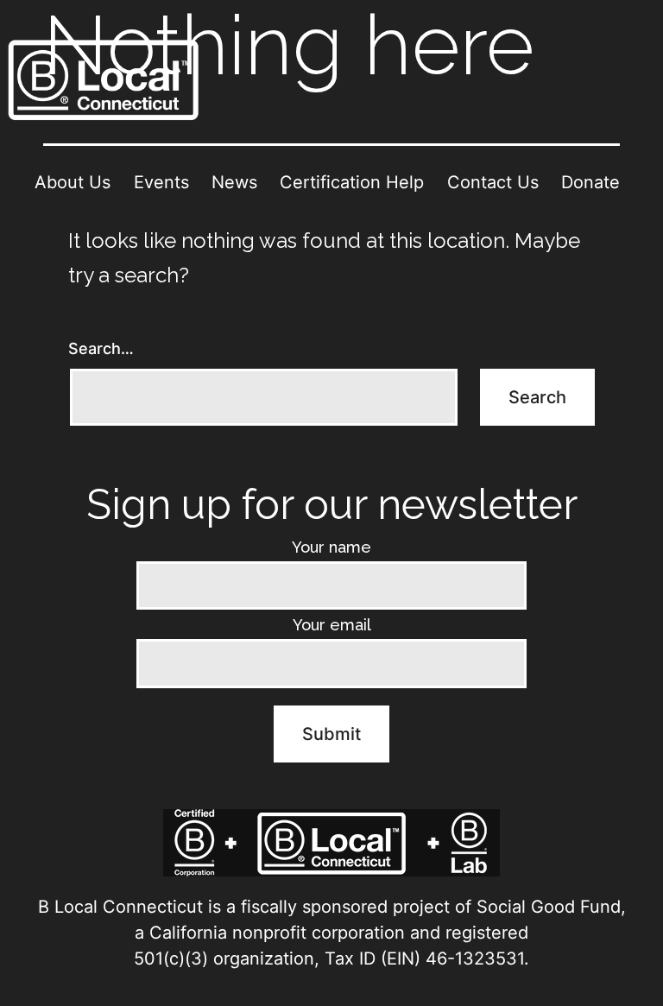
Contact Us (493, 182)
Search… (101, 348)
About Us (72, 182)
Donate (590, 182)
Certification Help (352, 182)
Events (161, 182)
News (234, 182)
